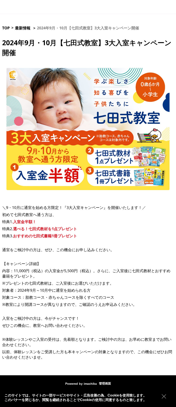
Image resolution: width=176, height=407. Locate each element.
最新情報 (22, 27)
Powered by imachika (81, 383)
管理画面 (105, 383)
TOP (6, 27)
